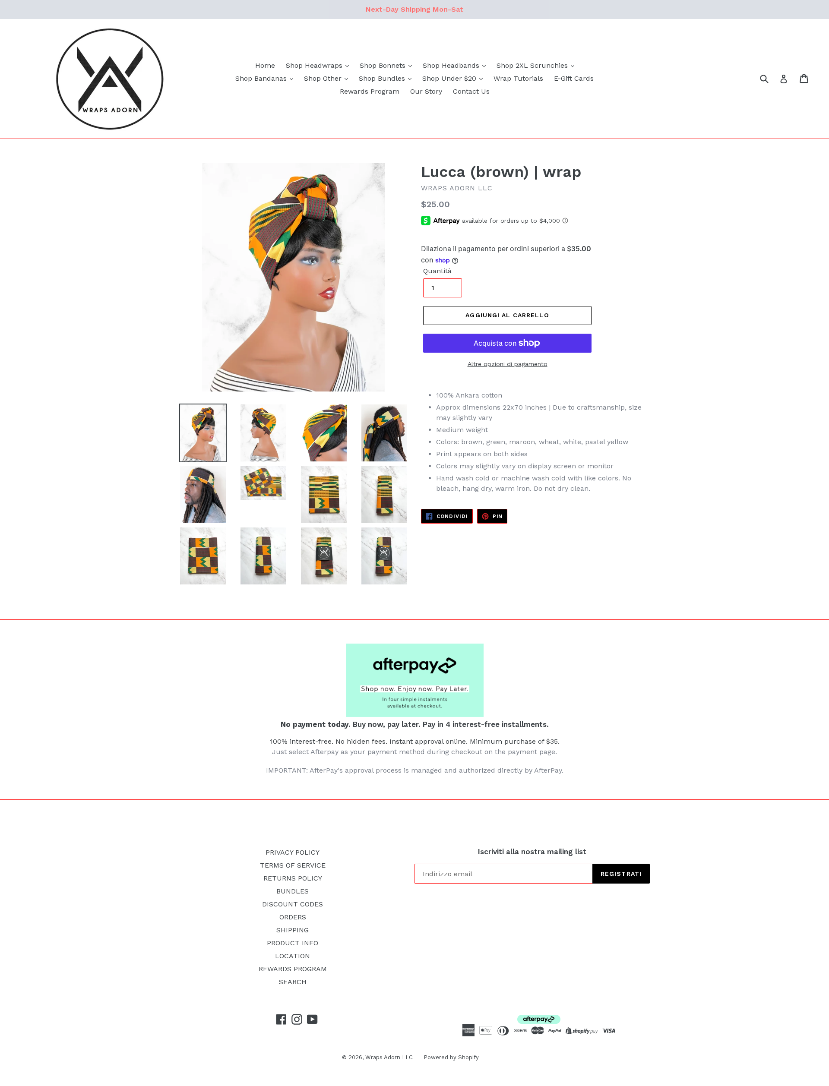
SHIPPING (292, 930)
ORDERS (292, 917)
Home (265, 65)
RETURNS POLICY (292, 878)
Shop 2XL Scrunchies (533, 65)
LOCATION (292, 956)
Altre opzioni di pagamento (507, 363)
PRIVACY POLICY (293, 852)
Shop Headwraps (315, 65)
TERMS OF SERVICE (293, 865)
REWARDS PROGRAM (293, 969)
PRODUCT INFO (292, 943)
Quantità (437, 271)
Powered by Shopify (451, 1057)
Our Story (426, 91)
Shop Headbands (452, 65)
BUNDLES (292, 891)
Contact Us (471, 91)
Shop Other (324, 78)
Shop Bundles (383, 78)
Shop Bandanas (262, 78)
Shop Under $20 (450, 78)
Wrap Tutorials (518, 78)
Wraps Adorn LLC (389, 1057)
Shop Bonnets (384, 65)
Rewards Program (369, 91)
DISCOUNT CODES (292, 904)
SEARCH (293, 982)
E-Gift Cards (574, 78)
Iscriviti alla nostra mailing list (532, 851)
